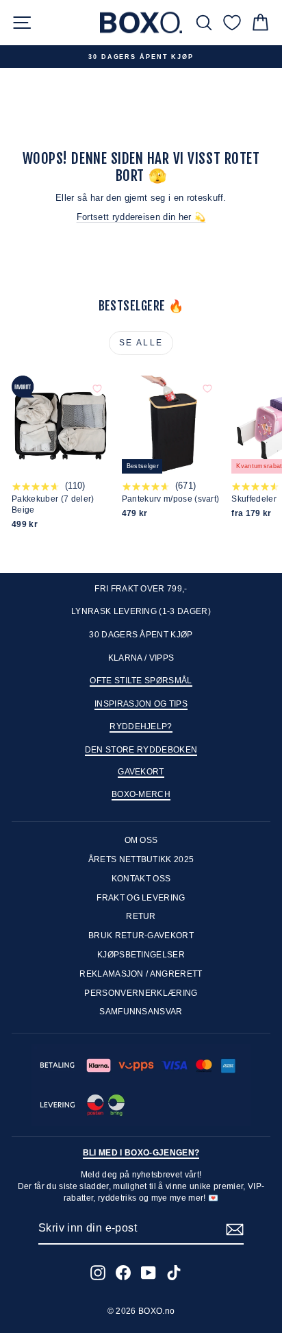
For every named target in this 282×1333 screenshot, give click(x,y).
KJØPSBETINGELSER (141, 954)
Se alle (141, 342)
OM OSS (141, 840)
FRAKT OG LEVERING (141, 898)
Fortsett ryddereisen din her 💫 (141, 217)
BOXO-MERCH (141, 794)
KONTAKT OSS (141, 878)
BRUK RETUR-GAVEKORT (141, 935)
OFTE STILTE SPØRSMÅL (141, 680)
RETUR (141, 916)
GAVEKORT (141, 771)
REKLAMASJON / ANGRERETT (140, 974)
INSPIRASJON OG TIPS (141, 704)
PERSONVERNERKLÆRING (140, 993)
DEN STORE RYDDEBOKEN (141, 750)
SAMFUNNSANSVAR (141, 1011)
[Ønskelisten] (232, 22)
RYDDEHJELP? (141, 726)
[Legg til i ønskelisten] (97, 388)
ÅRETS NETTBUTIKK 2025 (141, 859)
